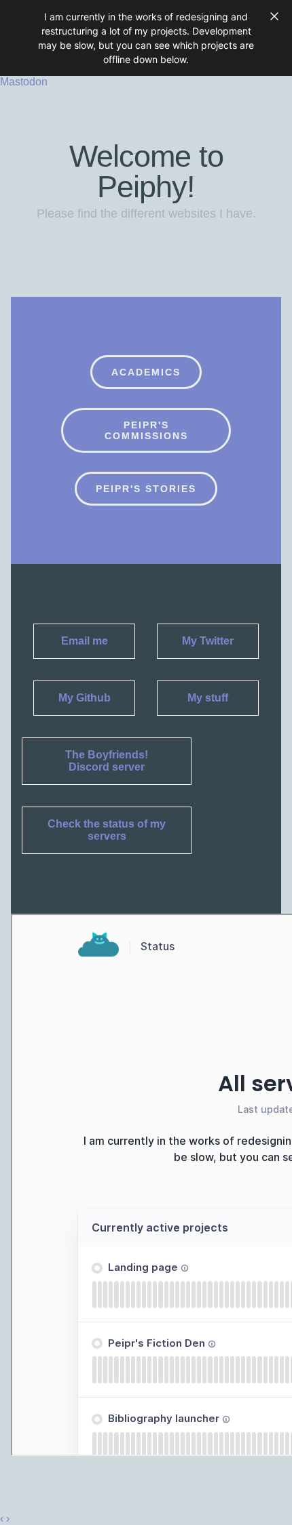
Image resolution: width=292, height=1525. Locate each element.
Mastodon (24, 81)
